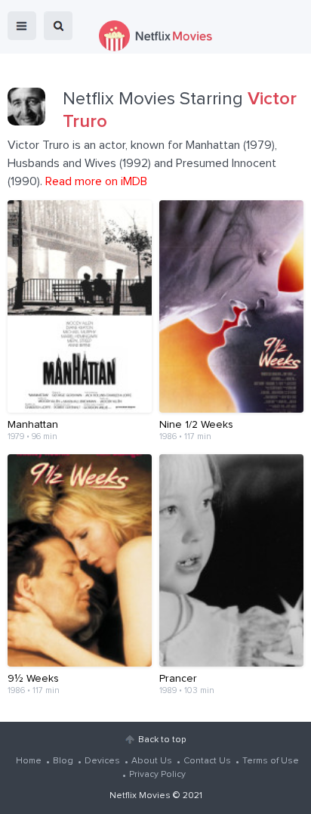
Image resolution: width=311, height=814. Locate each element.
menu (22, 25)
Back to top (162, 739)
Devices (102, 761)
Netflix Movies (140, 795)
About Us (151, 761)
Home (29, 761)
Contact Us (207, 761)
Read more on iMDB (96, 181)
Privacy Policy (157, 774)
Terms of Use (270, 761)
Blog (63, 761)
